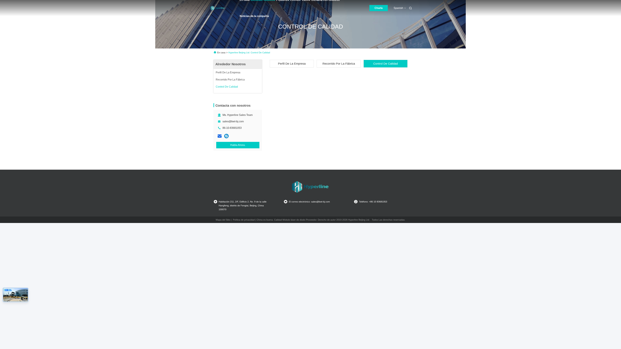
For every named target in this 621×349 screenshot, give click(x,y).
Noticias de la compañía (254, 16)
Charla (379, 8)
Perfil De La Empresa (292, 63)
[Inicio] (217, 8)
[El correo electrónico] (219, 136)
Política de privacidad (244, 219)
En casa (221, 52)
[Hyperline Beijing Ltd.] (226, 136)
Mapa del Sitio (223, 219)
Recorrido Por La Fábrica (338, 63)
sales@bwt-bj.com (233, 121)
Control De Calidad (385, 63)
